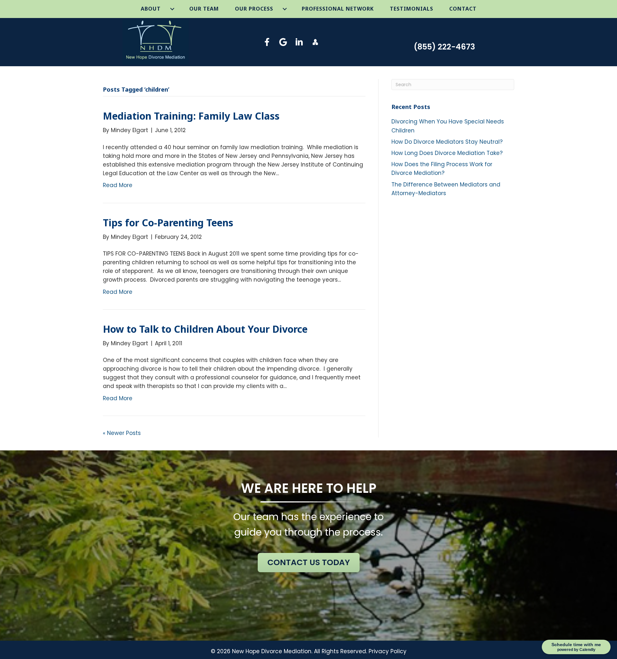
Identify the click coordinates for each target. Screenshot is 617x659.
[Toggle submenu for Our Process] (285, 9)
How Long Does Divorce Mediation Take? (447, 153)
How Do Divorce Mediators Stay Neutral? (447, 142)
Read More (117, 185)
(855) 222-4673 (444, 46)
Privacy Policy (388, 651)
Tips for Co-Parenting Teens (168, 222)
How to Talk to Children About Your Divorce (205, 329)
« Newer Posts (122, 433)
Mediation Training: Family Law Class (191, 115)
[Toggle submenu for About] (172, 9)
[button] (267, 42)
